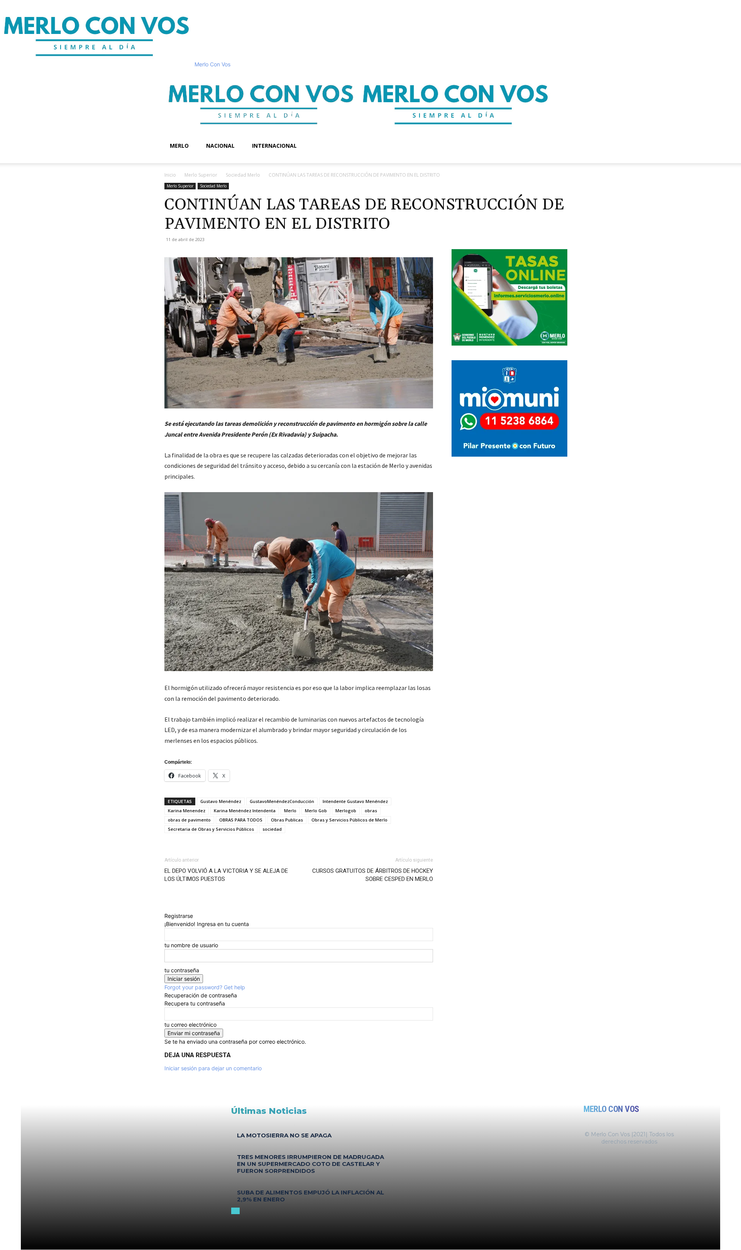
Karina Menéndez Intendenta (245, 810)
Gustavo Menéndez (220, 801)
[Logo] (261, 132)
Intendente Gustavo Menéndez (355, 801)
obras (371, 810)
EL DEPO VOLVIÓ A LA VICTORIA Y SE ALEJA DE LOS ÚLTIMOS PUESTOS (226, 874)
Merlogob (345, 810)
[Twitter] (184, 159)
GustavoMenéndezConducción (282, 801)
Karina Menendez (186, 810)
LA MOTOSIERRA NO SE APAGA (284, 1135)
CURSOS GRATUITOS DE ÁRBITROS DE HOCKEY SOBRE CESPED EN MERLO (372, 874)
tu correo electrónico (190, 1024)
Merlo (179, 145)
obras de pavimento (189, 820)
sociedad (272, 829)
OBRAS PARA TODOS (240, 820)
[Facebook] (173, 159)
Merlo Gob (316, 810)
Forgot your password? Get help (204, 987)
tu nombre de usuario (191, 945)
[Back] (166, 907)
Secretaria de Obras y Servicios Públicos (211, 829)
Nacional (220, 145)
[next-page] (237, 1211)
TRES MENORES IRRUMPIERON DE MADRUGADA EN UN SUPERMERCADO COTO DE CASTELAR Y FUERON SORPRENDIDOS (310, 1163)
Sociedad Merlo (243, 175)
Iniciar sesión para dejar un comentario (213, 1068)
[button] (567, 78)
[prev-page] (233, 1211)
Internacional (274, 145)
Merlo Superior (200, 175)
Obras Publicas (287, 820)
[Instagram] (179, 159)
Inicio (170, 175)
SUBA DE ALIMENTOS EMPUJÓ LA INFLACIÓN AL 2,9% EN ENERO (310, 1196)
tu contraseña (181, 970)
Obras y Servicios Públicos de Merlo (349, 820)
